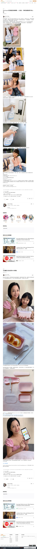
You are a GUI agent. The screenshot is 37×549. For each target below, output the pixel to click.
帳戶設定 (17, 537)
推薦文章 (20, 2)
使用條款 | (8, 545)
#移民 (22, 537)
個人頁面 (17, 536)
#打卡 (26, 536)
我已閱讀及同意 (30, 547)
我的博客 (17, 540)
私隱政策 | (11, 545)
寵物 (15, 194)
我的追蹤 (17, 539)
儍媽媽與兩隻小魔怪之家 (5, 220)
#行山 (24, 536)
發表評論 (5, 228)
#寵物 (22, 536)
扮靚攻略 (17, 194)
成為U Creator (13, 2)
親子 (13, 194)
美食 (32, 2)
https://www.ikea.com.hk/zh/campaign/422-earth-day (13, 414)
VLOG (30, 2)
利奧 (25, 220)
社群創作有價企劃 (3, 2)
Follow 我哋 (18, 196)
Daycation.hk (18, 220)
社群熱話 (8, 2)
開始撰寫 (34, 1)
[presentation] (3, 217)
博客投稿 (11, 542)
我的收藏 (17, 538)
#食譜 (28, 536)
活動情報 (20, 194)
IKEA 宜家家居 (5, 463)
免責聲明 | (5, 545)
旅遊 (9, 194)
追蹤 (32, 16)
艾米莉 (12, 220)
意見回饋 (11, 540)
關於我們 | (2, 545)
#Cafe (30, 536)
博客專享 (26, 2)
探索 (17, 2)
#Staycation (33, 536)
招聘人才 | (14, 545)
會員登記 (31, 1)
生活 (3, 8)
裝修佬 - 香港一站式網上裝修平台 (31, 220)
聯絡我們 (17, 545)
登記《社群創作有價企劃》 (12, 192)
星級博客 (23, 2)
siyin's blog (7, 16)
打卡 (7, 194)
